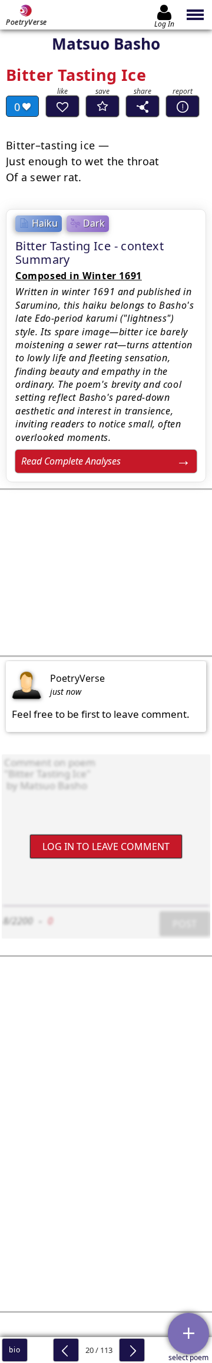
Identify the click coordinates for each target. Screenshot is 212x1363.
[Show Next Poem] (132, 1350)
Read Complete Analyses (71, 461)
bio (14, 1350)
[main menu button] (196, 15)
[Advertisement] (106, 572)
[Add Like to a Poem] (62, 106)
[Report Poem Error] (182, 106)
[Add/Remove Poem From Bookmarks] (102, 106)
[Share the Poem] (142, 106)
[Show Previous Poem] (66, 1350)
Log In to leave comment (106, 845)
